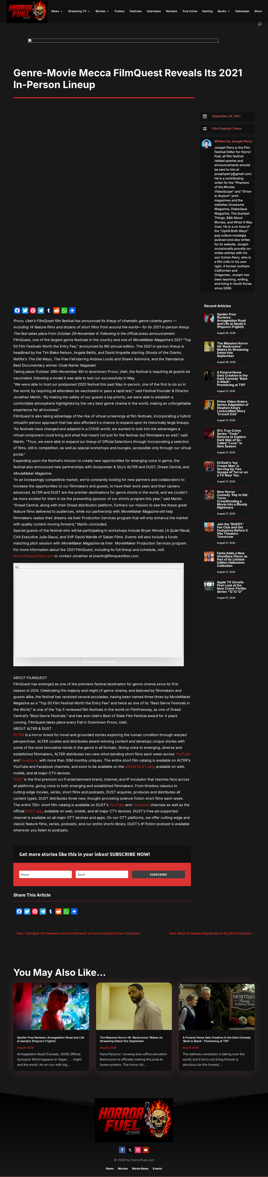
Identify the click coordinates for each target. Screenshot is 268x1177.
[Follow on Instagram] (138, 1150)
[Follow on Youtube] (146, 1150)
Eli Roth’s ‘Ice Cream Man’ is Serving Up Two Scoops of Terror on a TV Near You (232, 469)
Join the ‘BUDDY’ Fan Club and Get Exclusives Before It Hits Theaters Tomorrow (232, 530)
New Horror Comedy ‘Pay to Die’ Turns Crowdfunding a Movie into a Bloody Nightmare (232, 499)
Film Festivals (222, 128)
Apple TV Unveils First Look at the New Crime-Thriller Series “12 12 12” (232, 587)
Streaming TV (77, 11)
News (55, 11)
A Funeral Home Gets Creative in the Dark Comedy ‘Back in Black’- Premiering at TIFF (232, 378)
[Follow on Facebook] (122, 1150)
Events (157, 1168)
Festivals (136, 11)
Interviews (154, 11)
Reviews (171, 11)
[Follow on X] (130, 1150)
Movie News (140, 1168)
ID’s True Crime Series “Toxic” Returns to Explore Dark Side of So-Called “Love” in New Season (231, 438)
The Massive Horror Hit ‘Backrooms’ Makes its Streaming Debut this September (232, 349)
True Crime (189, 11)
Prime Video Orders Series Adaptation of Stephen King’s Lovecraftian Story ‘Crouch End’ (232, 408)
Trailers (119, 11)
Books (222, 11)
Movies (100, 11)
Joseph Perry (242, 141)
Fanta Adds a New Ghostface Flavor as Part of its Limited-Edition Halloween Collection (232, 559)
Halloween (242, 11)
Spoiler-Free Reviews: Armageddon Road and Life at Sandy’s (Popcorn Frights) (231, 320)
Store (258, 11)
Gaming (207, 11)
